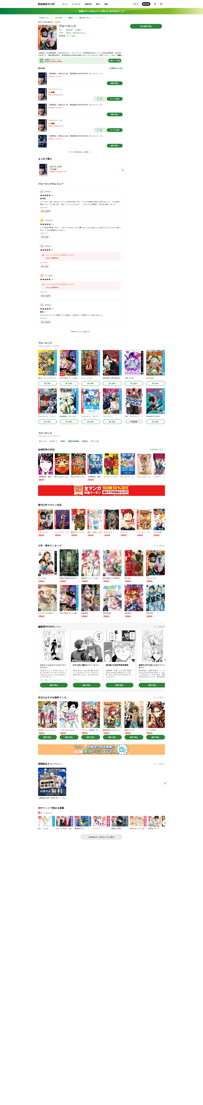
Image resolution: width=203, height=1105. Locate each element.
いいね (46, 211)
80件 (73, 36)
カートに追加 (114, 99)
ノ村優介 (78, 30)
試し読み (100, 99)
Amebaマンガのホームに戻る (101, 837)
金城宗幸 (69, 30)
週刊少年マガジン (79, 33)
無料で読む (115, 83)
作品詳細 (134, 421)
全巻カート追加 (114, 60)
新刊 (98, 4)
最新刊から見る (117, 68)
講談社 (68, 33)
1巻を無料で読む (146, 26)
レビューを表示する (52, 258)
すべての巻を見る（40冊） (79, 152)
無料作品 (88, 4)
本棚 (105, 4)
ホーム (64, 4)
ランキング (76, 4)
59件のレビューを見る (79, 331)
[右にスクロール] (122, 170)
